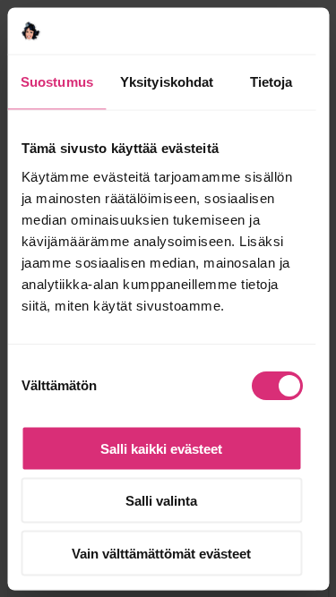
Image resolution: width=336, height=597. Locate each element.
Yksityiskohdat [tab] (166, 82)
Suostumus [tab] (57, 82)
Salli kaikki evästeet (161, 448)
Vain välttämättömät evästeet (161, 552)
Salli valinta (161, 500)
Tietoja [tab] (271, 82)
